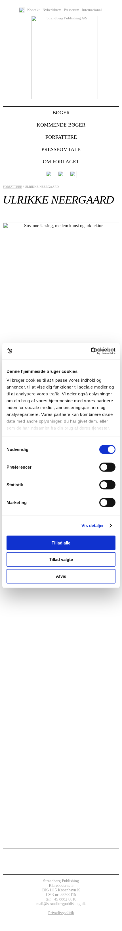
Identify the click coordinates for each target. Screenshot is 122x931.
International (92, 10)
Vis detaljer (92, 525)
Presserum (71, 10)
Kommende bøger (61, 125)
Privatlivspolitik (61, 913)
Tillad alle (61, 542)
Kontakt (33, 10)
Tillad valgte (61, 559)
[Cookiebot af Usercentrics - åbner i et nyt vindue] (90, 351)
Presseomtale (61, 149)
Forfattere (61, 137)
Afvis (61, 576)
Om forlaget (61, 161)
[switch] (107, 466)
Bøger (61, 112)
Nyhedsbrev (52, 10)
